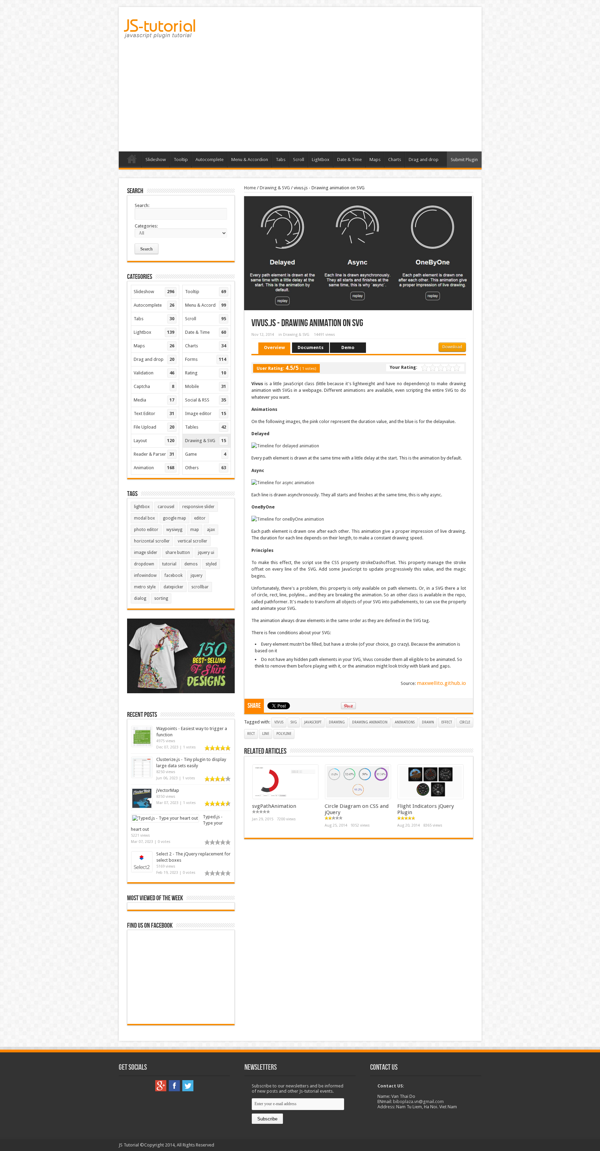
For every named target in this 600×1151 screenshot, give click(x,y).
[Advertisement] (300, 97)
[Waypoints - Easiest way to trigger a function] (142, 745)
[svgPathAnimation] (285, 797)
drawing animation (370, 722)
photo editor (146, 529)
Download (452, 347)
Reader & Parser (154, 454)
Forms (205, 359)
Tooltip (181, 159)
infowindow (145, 575)
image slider (145, 552)
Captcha (154, 386)
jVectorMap (167, 790)
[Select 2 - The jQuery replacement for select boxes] (142, 870)
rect (251, 734)
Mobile (205, 386)
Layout (154, 440)
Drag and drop (424, 159)
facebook (174, 575)
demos (191, 564)
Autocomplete (209, 159)
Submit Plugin (464, 159)
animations (405, 722)
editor (200, 518)
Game (205, 454)
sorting (161, 598)
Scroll (298, 159)
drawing (337, 722)
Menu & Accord (205, 305)
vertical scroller (192, 541)
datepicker (173, 587)
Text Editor (154, 413)
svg (294, 722)
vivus (278, 722)
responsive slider (198, 506)
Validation (154, 372)
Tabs (280, 159)
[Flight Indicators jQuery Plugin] (430, 797)
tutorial (169, 564)
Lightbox (321, 159)
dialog (140, 598)
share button (177, 552)
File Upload (154, 427)
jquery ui (206, 552)
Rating (205, 372)
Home (131, 160)
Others (205, 467)
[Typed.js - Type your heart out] (165, 818)
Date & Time (349, 159)
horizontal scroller (152, 541)
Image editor (205, 413)
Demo (348, 347)
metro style (145, 587)
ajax (211, 529)
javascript (313, 722)
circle (464, 722)
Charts (394, 159)
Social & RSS (205, 400)
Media (154, 400)
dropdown (144, 564)
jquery (196, 575)
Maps (375, 159)
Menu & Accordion (249, 159)
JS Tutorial (129, 1145)
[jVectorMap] (142, 807)
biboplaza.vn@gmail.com (418, 1101)
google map (174, 518)
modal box (144, 518)
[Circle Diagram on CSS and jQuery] (358, 797)
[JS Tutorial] (159, 33)
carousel (166, 506)
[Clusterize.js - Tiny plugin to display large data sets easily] (142, 776)
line (265, 734)
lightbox (142, 506)
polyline (283, 734)
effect (446, 722)
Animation (154, 467)
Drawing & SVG (275, 187)
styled (211, 564)
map (194, 529)
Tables (205, 427)
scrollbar (200, 587)
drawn (428, 722)
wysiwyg (174, 529)
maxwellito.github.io (441, 683)
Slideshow (155, 159)
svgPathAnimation (274, 806)
